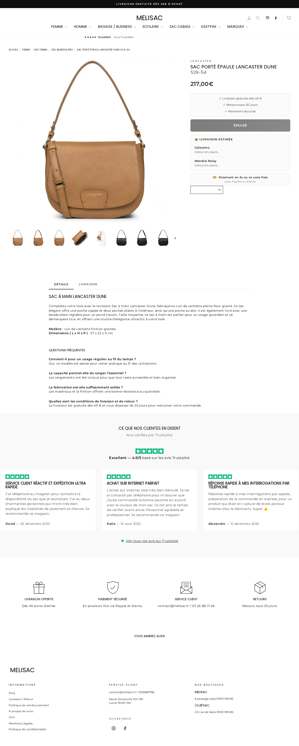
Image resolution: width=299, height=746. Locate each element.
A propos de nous (21, 711)
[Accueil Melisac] (142, 670)
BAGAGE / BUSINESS (115, 26)
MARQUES (236, 26)
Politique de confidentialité (27, 729)
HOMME (81, 26)
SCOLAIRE (151, 26)
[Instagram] (113, 728)
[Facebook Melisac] (276, 18)
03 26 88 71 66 (203, 606)
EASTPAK (209, 26)
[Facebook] (125, 728)
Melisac (149, 18)
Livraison (88, 284)
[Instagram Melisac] (267, 18)
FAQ (12, 693)
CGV (12, 717)
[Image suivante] (173, 238)
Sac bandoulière (62, 49)
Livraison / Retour (21, 699)
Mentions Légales (21, 723)
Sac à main (120, 306)
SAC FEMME (40, 49)
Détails (61, 284)
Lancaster (201, 61)
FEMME (57, 26)
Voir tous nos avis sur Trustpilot (152, 541)
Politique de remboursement (29, 705)
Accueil (13, 49)
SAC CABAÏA (180, 26)
